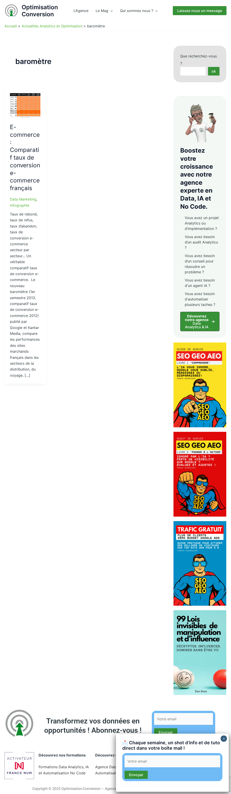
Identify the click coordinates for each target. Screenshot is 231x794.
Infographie (19, 205)
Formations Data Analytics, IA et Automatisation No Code (64, 770)
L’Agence (81, 10)
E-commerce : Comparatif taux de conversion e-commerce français (25, 157)
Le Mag (102, 10)
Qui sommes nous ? (136, 10)
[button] (110, 11)
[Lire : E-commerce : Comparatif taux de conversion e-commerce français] (25, 105)
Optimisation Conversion (40, 11)
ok (214, 71)
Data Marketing (23, 199)
